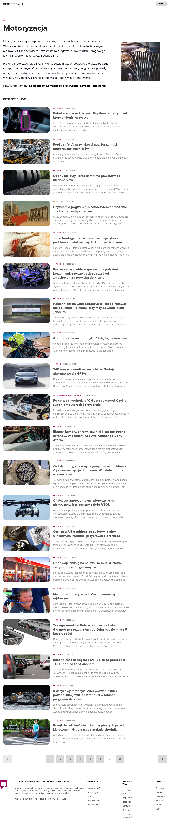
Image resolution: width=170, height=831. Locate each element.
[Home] (13, 4)
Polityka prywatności (127, 815)
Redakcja (126, 802)
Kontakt (126, 806)
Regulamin (127, 810)
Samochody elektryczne (62, 86)
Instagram (160, 796)
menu (161, 4)
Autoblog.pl (92, 792)
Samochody (37, 86)
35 (120, 758)
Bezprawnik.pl (94, 804)
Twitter (159, 792)
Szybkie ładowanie (93, 86)
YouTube (159, 800)
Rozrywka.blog (94, 800)
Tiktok (158, 804)
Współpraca (127, 797)
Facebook (160, 788)
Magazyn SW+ (94, 788)
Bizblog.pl (91, 796)
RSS (158, 809)
